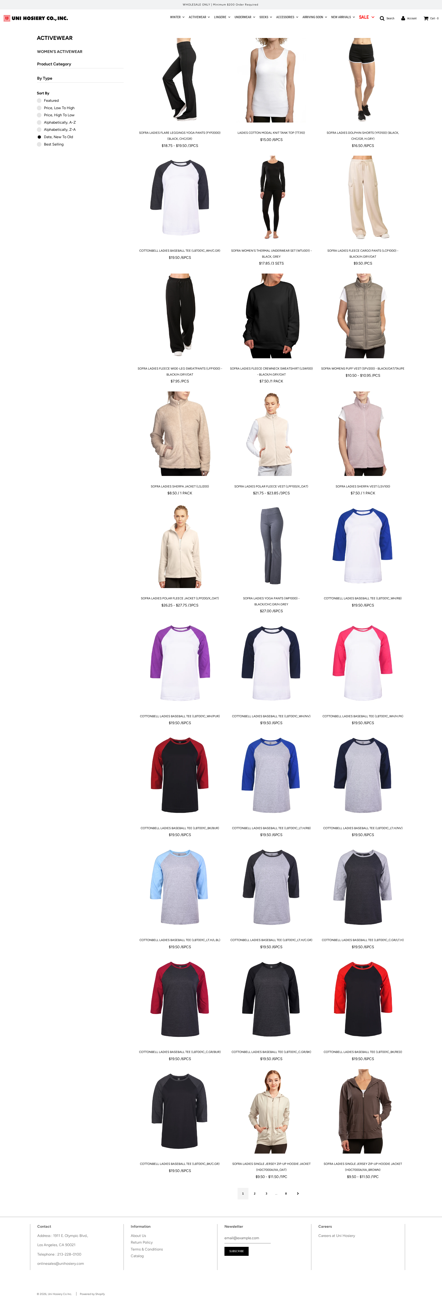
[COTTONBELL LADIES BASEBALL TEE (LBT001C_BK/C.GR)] (180, 1111)
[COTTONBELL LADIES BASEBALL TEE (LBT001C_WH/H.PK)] (362, 664)
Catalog (137, 1256)
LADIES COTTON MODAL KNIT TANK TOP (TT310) (271, 132)
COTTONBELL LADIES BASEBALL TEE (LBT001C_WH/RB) (363, 598)
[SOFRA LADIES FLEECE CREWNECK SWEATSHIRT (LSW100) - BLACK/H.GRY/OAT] (271, 316)
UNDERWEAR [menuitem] (243, 17)
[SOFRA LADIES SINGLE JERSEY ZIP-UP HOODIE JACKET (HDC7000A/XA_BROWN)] (362, 1111)
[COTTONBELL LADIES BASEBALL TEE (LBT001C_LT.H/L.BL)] (180, 887)
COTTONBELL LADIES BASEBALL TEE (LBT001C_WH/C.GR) (179, 250)
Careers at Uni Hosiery (336, 1235)
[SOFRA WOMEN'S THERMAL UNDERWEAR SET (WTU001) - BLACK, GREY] (271, 198)
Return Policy (142, 1242)
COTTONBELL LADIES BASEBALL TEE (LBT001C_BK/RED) (363, 1052)
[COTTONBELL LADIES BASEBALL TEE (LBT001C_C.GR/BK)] (271, 999)
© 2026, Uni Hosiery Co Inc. (54, 1294)
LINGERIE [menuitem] (220, 17)
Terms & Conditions (147, 1249)
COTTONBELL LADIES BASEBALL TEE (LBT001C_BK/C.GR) (180, 1164)
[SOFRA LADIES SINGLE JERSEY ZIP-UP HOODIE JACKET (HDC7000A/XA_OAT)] (271, 1111)
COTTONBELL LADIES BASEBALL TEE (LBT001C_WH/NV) (271, 716)
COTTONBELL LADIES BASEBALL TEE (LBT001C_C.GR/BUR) (180, 1052)
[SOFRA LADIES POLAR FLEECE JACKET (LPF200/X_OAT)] (180, 546)
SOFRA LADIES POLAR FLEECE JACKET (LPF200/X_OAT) (180, 598)
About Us (138, 1235)
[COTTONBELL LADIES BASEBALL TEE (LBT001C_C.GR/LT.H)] (362, 887)
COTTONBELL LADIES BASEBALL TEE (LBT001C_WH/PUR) (180, 716)
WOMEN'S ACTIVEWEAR (60, 51)
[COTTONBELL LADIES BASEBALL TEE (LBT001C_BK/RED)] (362, 999)
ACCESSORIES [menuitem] (285, 17)
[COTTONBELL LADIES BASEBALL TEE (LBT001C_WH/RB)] (362, 546)
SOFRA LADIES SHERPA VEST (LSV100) (363, 486)
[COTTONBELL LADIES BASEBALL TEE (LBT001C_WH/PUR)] (180, 664)
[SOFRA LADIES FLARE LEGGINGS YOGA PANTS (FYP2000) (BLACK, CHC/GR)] (180, 80)
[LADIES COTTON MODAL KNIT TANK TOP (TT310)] (271, 80)
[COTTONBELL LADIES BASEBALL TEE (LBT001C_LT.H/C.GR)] (271, 887)
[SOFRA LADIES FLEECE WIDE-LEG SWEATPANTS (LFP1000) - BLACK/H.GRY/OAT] (180, 316)
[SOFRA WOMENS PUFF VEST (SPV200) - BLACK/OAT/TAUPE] (362, 316)
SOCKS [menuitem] (263, 17)
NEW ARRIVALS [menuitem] (341, 17)
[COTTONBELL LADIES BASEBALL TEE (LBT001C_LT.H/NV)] (362, 775)
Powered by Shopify (92, 1294)
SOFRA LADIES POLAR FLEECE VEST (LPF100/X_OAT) (271, 486)
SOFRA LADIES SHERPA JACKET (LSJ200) (180, 486)
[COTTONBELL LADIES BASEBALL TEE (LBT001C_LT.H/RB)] (271, 775)
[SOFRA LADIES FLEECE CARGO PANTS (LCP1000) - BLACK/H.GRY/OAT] (362, 198)
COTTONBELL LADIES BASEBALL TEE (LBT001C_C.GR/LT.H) (363, 940)
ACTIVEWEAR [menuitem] (197, 17)
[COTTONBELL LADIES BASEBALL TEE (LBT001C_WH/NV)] (271, 664)
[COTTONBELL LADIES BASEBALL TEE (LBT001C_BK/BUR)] (180, 775)
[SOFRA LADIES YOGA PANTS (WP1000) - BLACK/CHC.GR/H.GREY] (271, 546)
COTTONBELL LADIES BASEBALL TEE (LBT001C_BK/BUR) (180, 828)
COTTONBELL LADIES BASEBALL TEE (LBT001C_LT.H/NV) (363, 828)
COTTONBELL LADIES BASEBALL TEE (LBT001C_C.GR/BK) (271, 1052)
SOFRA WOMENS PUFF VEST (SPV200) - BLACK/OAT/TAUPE (362, 368)
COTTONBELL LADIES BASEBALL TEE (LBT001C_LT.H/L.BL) (180, 940)
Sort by (43, 93)
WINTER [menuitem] (175, 17)
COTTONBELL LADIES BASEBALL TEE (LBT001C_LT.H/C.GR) (271, 940)
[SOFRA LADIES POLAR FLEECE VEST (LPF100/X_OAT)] (271, 434)
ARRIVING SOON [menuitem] (312, 17)
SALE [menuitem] (364, 17)
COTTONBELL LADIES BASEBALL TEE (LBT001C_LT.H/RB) (271, 828)
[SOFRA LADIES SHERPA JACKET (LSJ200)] (180, 434)
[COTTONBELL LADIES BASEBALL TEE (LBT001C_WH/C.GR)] (180, 198)
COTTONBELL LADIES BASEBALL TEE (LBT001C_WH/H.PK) (363, 716)
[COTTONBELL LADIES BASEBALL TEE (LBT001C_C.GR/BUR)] (180, 999)
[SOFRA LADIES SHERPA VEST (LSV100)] (362, 434)
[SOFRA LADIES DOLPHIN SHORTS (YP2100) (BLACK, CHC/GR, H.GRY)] (362, 80)
